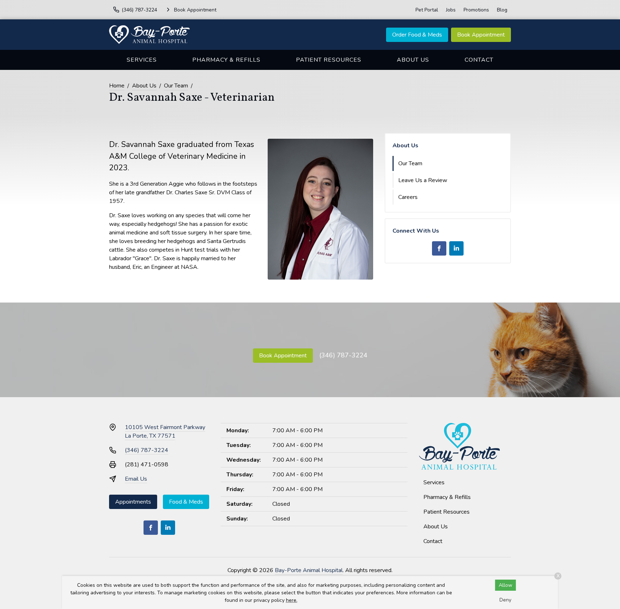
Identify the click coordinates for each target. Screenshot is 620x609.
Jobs (451, 9)
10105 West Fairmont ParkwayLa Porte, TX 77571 (165, 431)
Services (142, 60)
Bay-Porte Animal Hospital (309, 570)
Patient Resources (328, 60)
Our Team (176, 86)
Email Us (136, 479)
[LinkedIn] (456, 248)
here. (291, 600)
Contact (479, 60)
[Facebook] (439, 248)
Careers (408, 197)
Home (117, 86)
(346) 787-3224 (343, 355)
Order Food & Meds (417, 35)
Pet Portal (426, 9)
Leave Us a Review (422, 180)
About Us (413, 60)
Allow (505, 585)
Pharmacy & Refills (226, 60)
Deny (505, 599)
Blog (502, 9)
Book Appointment (481, 35)
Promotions (476, 9)
